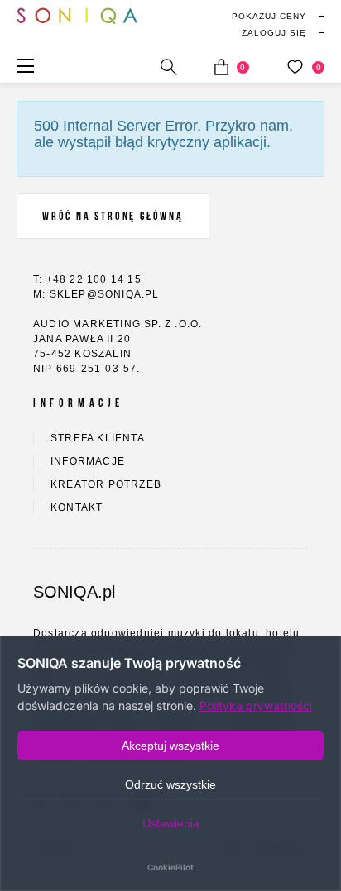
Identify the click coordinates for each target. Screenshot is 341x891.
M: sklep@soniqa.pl (96, 294)
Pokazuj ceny (269, 16)
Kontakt (76, 507)
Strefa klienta (97, 438)
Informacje (87, 461)
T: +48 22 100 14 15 (87, 279)
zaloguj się (274, 32)
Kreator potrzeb (105, 484)
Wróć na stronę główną (113, 216)
